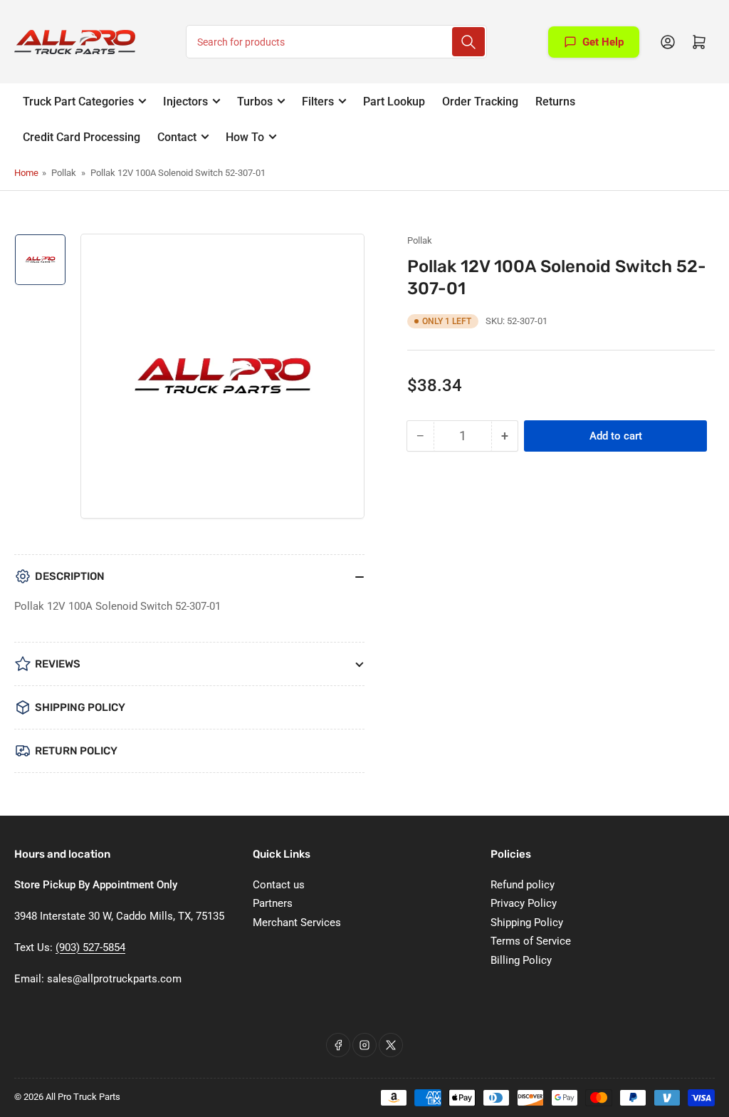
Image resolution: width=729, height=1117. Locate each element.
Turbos (255, 101)
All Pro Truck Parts (83, 1096)
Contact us (279, 884)
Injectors (185, 101)
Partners (273, 903)
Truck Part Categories (78, 101)
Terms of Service (531, 941)
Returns (555, 101)
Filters (318, 101)
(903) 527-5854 (90, 947)
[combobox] (336, 41)
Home (26, 172)
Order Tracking (480, 101)
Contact (176, 137)
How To (245, 137)
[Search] (468, 42)
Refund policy (523, 884)
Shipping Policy (527, 922)
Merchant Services (297, 922)
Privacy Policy (524, 903)
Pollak (419, 240)
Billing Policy (521, 960)
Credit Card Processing (81, 137)
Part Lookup (394, 101)
